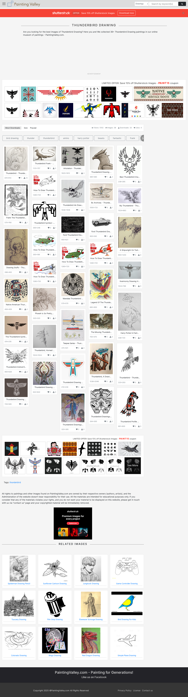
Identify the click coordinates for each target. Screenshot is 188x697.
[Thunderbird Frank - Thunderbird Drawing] (44, 154)
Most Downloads (12, 128)
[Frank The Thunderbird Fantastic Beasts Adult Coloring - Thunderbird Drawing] (16, 200)
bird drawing (12, 138)
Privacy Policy (124, 690)
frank (132, 138)
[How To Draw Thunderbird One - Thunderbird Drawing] (44, 267)
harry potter (83, 138)
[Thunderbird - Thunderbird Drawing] (16, 159)
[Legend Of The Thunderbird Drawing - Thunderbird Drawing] (101, 285)
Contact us (147, 690)
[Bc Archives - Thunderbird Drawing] (101, 191)
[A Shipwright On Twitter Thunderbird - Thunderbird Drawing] (129, 232)
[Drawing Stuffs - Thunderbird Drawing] (16, 247)
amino (66, 138)
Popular (33, 128)
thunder (31, 138)
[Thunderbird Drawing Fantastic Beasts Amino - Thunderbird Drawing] (101, 158)
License (136, 690)
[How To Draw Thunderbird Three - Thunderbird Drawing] (101, 249)
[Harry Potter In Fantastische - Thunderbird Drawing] (129, 312)
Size (25, 128)
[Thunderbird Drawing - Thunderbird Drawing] (44, 373)
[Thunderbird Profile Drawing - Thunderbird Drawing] (129, 404)
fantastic (117, 138)
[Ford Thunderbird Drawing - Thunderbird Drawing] (101, 221)
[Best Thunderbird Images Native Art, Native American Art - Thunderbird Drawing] (129, 160)
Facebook (101, 677)
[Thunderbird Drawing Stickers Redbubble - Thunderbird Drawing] (72, 367)
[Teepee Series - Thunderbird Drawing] (72, 325)
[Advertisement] (94, 55)
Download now (126, 13)
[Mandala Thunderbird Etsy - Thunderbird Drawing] (72, 284)
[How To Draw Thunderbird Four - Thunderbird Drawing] (44, 181)
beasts (101, 138)
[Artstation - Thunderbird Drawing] (72, 156)
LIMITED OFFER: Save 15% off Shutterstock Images (129, 83)
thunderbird (48, 138)
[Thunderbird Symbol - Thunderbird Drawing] (44, 211)
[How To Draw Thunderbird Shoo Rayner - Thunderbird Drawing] (44, 240)
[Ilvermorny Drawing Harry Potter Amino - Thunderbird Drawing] (129, 270)
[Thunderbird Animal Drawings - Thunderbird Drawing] (16, 356)
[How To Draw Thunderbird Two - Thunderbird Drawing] (72, 252)
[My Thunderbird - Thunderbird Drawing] (129, 195)
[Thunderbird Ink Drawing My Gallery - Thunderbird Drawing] (72, 191)
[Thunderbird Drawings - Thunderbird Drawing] (101, 401)
